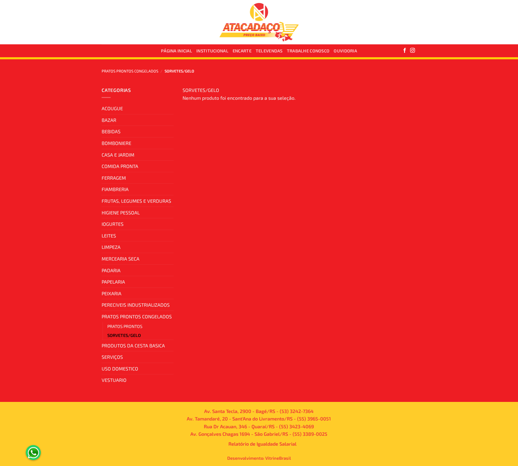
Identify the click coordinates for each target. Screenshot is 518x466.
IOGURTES (113, 224)
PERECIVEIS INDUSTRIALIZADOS (136, 305)
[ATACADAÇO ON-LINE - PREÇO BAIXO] (259, 22)
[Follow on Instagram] (412, 50)
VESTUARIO (114, 380)
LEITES (109, 235)
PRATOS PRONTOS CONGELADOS (130, 71)
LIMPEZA (111, 247)
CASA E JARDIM (118, 155)
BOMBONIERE (116, 143)
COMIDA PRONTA (120, 166)
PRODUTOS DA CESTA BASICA (133, 345)
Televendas (269, 50)
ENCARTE (242, 50)
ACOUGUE (112, 108)
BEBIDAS (111, 131)
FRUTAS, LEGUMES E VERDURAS (136, 201)
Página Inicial (176, 50)
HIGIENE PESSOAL (121, 212)
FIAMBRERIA (115, 189)
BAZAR (109, 120)
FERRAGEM (114, 178)
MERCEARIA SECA (120, 258)
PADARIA (111, 270)
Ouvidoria (345, 50)
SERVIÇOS (112, 357)
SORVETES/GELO (124, 335)
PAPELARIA (113, 282)
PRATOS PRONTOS (124, 326)
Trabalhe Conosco (308, 50)
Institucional (212, 50)
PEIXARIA (111, 293)
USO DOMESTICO (120, 368)
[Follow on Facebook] (404, 50)
